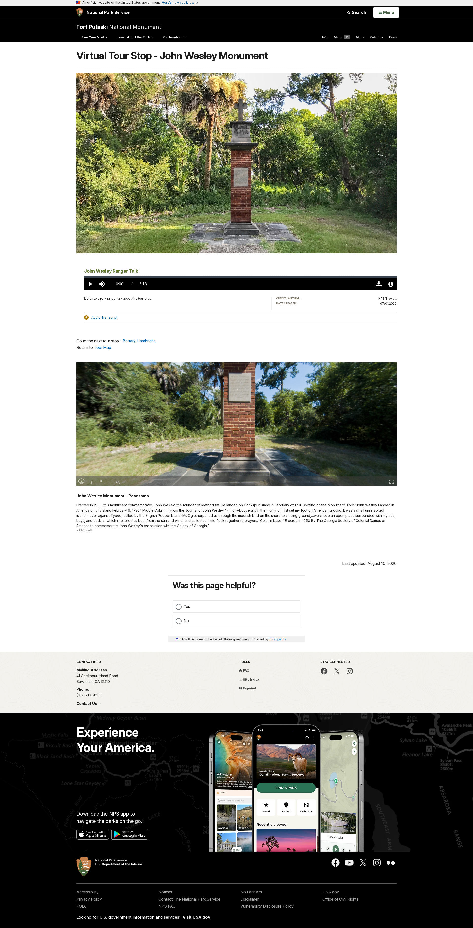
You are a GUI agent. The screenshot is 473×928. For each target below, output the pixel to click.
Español (249, 688)
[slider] (240, 277)
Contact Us (87, 703)
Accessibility (87, 892)
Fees (393, 37)
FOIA (81, 906)
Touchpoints (277, 639)
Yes (187, 606)
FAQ (245, 670)
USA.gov (330, 892)
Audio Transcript (104, 317)
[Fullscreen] (392, 481)
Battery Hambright (139, 340)
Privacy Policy (89, 899)
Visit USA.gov (196, 917)
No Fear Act (251, 892)
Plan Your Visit (92, 37)
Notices (165, 892)
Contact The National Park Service (189, 899)
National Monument (118, 26)
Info (325, 37)
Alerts (341, 37)
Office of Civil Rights (340, 899)
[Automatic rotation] (81, 481)
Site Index (250, 679)
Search (358, 12)
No (186, 620)
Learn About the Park (133, 37)
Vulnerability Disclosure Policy (267, 906)
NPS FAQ (167, 906)
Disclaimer (249, 899)
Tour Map (102, 347)
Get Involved (173, 37)
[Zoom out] (91, 480)
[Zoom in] (118, 480)
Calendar (376, 37)
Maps (360, 37)
